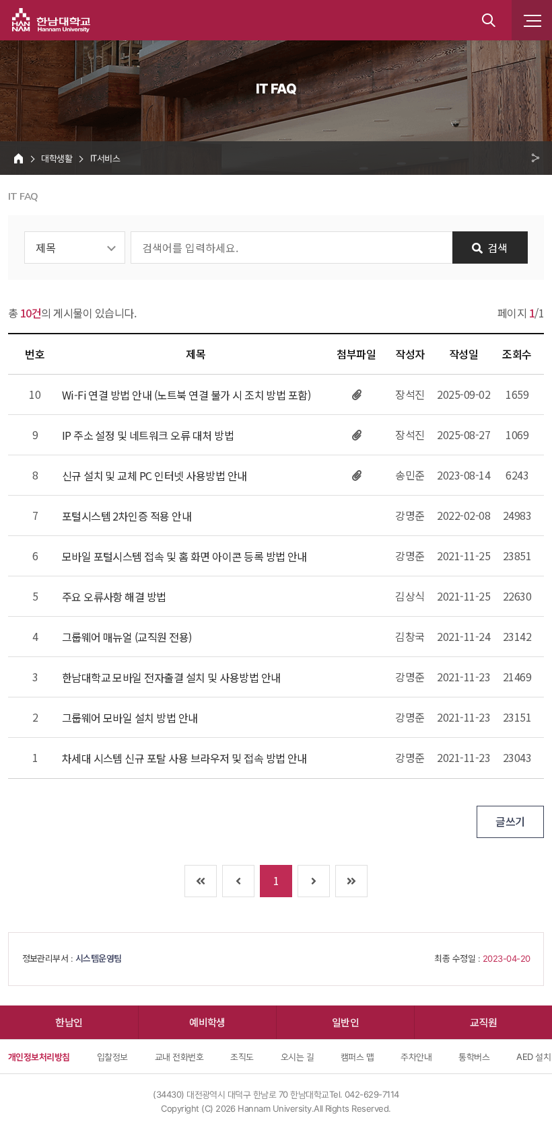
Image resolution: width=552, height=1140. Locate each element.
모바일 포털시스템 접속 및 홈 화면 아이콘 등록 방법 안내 (184, 556)
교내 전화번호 (179, 1056)
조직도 (241, 1056)
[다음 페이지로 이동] (314, 881)
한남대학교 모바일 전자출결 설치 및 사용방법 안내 (171, 677)
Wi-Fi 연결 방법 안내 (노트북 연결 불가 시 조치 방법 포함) (186, 395)
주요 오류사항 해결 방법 (114, 597)
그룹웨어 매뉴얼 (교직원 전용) (127, 637)
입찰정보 (112, 1056)
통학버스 (473, 1056)
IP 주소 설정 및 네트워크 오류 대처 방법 (148, 435)
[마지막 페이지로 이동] (351, 881)
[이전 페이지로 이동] (238, 881)
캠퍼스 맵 (357, 1056)
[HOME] (18, 158)
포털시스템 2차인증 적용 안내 (127, 516)
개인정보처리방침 (39, 1056)
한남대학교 (51, 20)
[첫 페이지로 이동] (200, 881)
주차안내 (416, 1056)
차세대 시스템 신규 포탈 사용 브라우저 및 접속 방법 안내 (184, 758)
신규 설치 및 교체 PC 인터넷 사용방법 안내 (154, 476)
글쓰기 (509, 821)
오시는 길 (297, 1056)
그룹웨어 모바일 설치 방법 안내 (130, 718)
